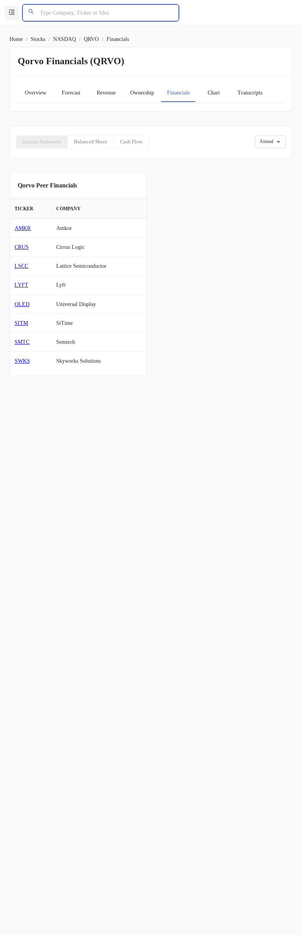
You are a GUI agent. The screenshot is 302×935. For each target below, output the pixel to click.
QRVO (91, 39)
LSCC (21, 266)
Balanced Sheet (90, 142)
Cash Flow (131, 142)
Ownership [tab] (142, 93)
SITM (21, 323)
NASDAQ (64, 39)
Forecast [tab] (71, 93)
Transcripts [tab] (250, 93)
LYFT (21, 285)
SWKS (22, 361)
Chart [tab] (214, 93)
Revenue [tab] (106, 93)
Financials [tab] (178, 93)
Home (16, 39)
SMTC (22, 342)
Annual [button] (266, 141)
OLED (22, 304)
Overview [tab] (35, 93)
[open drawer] (12, 13)
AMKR (23, 228)
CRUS (22, 247)
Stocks (38, 39)
